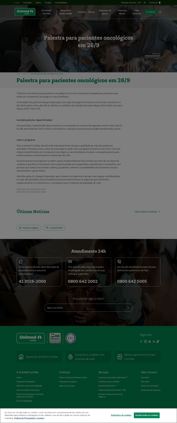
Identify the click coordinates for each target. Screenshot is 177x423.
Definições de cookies (121, 415)
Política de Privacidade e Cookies (29, 418)
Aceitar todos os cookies (146, 415)
